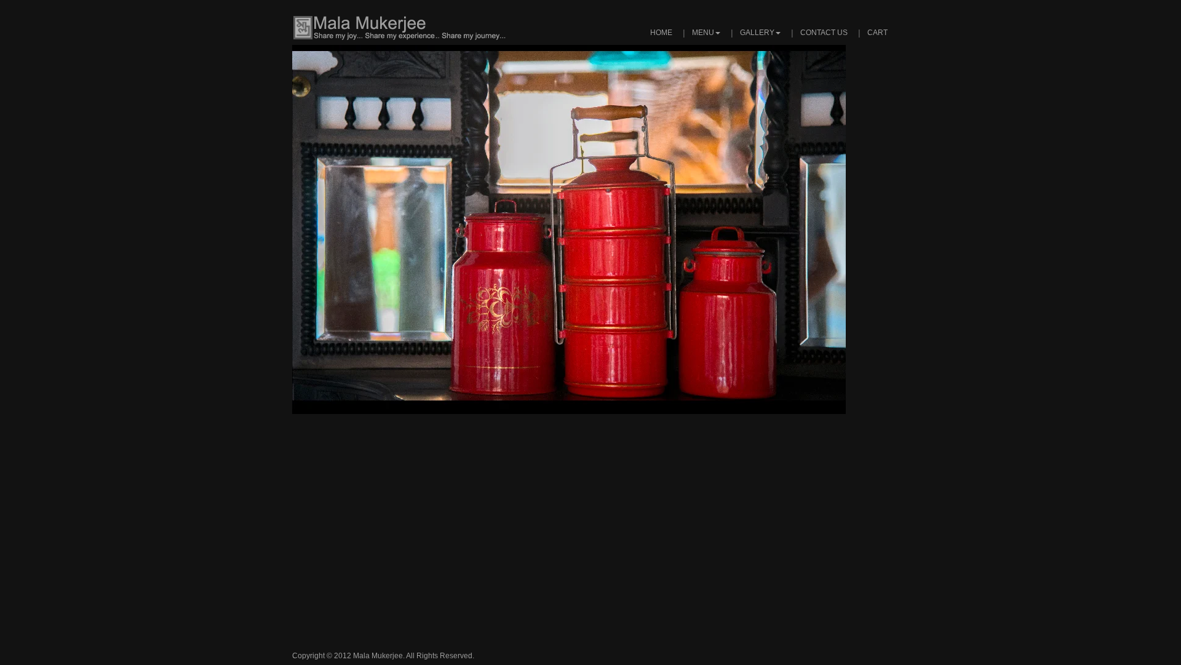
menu (703, 32)
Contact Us (824, 32)
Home (661, 32)
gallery (757, 32)
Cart (877, 32)
